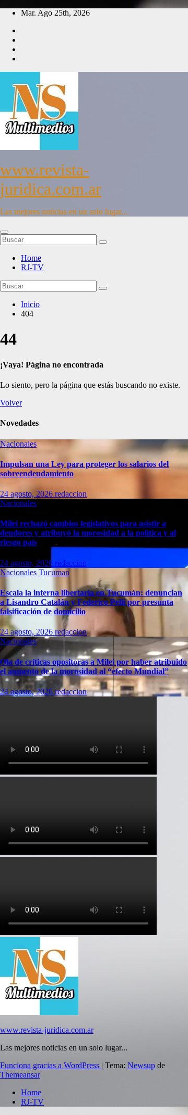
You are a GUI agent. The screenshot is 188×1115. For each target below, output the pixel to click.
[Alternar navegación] (4, 232)
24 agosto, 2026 (27, 493)
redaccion (71, 493)
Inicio (30, 304)
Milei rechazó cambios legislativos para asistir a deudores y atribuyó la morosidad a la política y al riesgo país (88, 533)
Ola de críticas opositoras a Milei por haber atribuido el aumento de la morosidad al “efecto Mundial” (93, 666)
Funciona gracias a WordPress (50, 1065)
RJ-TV (32, 267)
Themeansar (20, 1074)
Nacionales (18, 443)
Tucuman (54, 572)
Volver (11, 402)
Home (31, 258)
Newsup (141, 1065)
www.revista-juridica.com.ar (50, 179)
